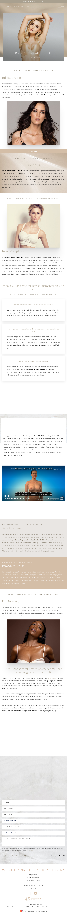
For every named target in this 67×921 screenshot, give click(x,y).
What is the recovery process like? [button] (13, 741)
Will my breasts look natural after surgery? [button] (16, 745)
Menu (63, 7)
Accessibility (36, 907)
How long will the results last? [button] (12, 750)
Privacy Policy (30, 850)
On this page (32, 151)
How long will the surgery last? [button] (12, 727)
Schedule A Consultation (14, 855)
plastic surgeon (52, 678)
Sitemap (29, 907)
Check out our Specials (32, 2)
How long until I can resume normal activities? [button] (17, 731)
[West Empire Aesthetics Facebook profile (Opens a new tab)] (31, 893)
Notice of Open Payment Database (51, 907)
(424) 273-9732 (58, 855)
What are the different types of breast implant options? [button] (20, 736)
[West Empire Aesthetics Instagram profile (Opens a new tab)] (35, 893)
